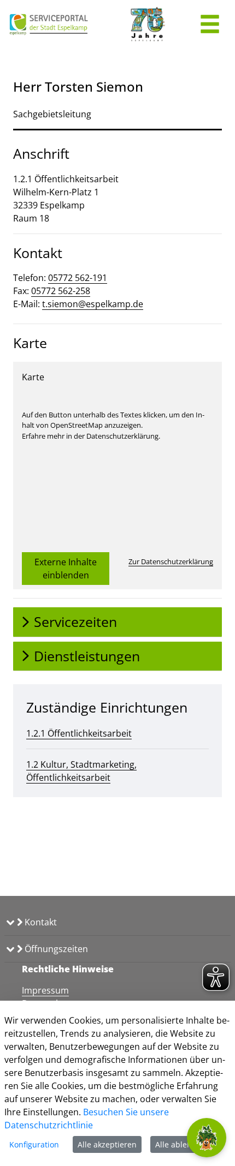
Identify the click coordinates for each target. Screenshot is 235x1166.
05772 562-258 (60, 291)
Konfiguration (34, 1144)
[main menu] (210, 25)
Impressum (45, 990)
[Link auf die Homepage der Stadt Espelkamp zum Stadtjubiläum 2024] (146, 24)
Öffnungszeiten (55, 949)
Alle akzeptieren (107, 1144)
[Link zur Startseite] (49, 24)
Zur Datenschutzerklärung (170, 561)
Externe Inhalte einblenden (65, 568)
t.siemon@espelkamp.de (92, 304)
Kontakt (39, 922)
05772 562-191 (77, 278)
